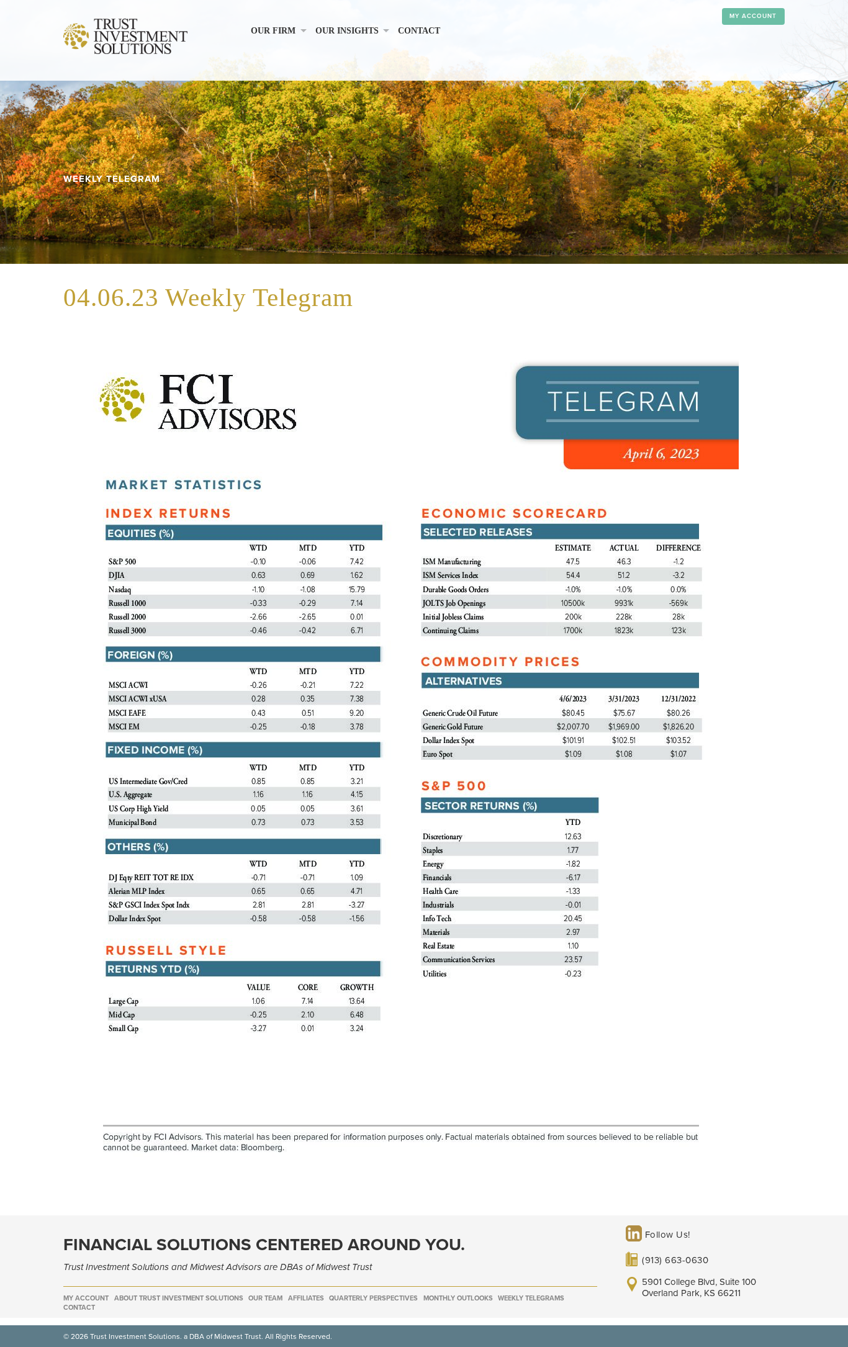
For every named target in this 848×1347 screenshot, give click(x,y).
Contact (419, 30)
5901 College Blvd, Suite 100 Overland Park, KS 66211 (699, 1287)
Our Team (265, 1298)
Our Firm (273, 30)
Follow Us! (666, 1234)
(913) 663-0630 (675, 1260)
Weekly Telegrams (531, 1298)
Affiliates (306, 1298)
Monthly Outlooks (458, 1298)
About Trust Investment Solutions (178, 1298)
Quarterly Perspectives (373, 1298)
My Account (753, 16)
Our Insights (347, 30)
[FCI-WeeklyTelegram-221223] (401, 1183)
